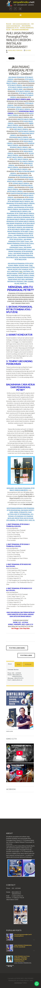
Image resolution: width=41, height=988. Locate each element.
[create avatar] (19, 729)
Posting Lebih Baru (17, 648)
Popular (28, 664)
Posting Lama (26, 655)
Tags (18, 664)
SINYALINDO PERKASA (15, 50)
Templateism (18, 982)
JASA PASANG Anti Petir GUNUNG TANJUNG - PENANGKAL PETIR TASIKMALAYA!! (22, 958)
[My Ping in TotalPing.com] (10, 966)
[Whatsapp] (36, 983)
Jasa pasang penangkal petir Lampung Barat (23, 935)
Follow (25, 982)
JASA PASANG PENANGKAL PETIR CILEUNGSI (23, 946)
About (10, 664)
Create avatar (9, 731)
